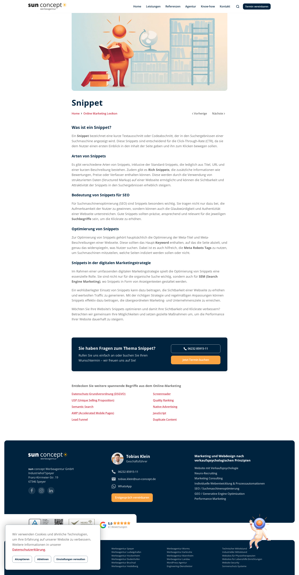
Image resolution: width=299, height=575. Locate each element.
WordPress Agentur (177, 562)
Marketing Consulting (208, 478)
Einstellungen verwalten (70, 559)
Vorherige (200, 113)
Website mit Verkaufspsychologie (216, 468)
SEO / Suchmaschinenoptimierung (216, 488)
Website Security (230, 562)
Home (76, 113)
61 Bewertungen (117, 526)
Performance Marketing (210, 499)
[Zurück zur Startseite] (47, 6)
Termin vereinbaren (256, 6)
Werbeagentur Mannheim (180, 555)
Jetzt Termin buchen (196, 360)
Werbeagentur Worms (178, 548)
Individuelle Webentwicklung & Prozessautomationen (229, 483)
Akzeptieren (22, 559)
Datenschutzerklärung (28, 549)
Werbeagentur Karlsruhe (179, 552)
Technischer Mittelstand (234, 548)
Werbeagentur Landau (178, 559)
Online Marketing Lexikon (100, 113)
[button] (237, 6)
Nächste (217, 113)
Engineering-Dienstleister (179, 566)
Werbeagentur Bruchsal (123, 562)
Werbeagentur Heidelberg (124, 566)
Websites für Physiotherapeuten (238, 555)
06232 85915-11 (198, 348)
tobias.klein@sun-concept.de (137, 479)
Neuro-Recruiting (205, 473)
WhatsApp (125, 486)
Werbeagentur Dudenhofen (125, 559)
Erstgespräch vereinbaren (132, 497)
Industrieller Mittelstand (234, 552)
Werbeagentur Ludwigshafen (126, 552)
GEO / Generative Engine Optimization (219, 494)
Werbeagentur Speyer (122, 548)
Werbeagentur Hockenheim (125, 555)
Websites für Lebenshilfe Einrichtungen (242, 559)
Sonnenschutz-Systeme (234, 566)
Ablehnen (43, 559)
